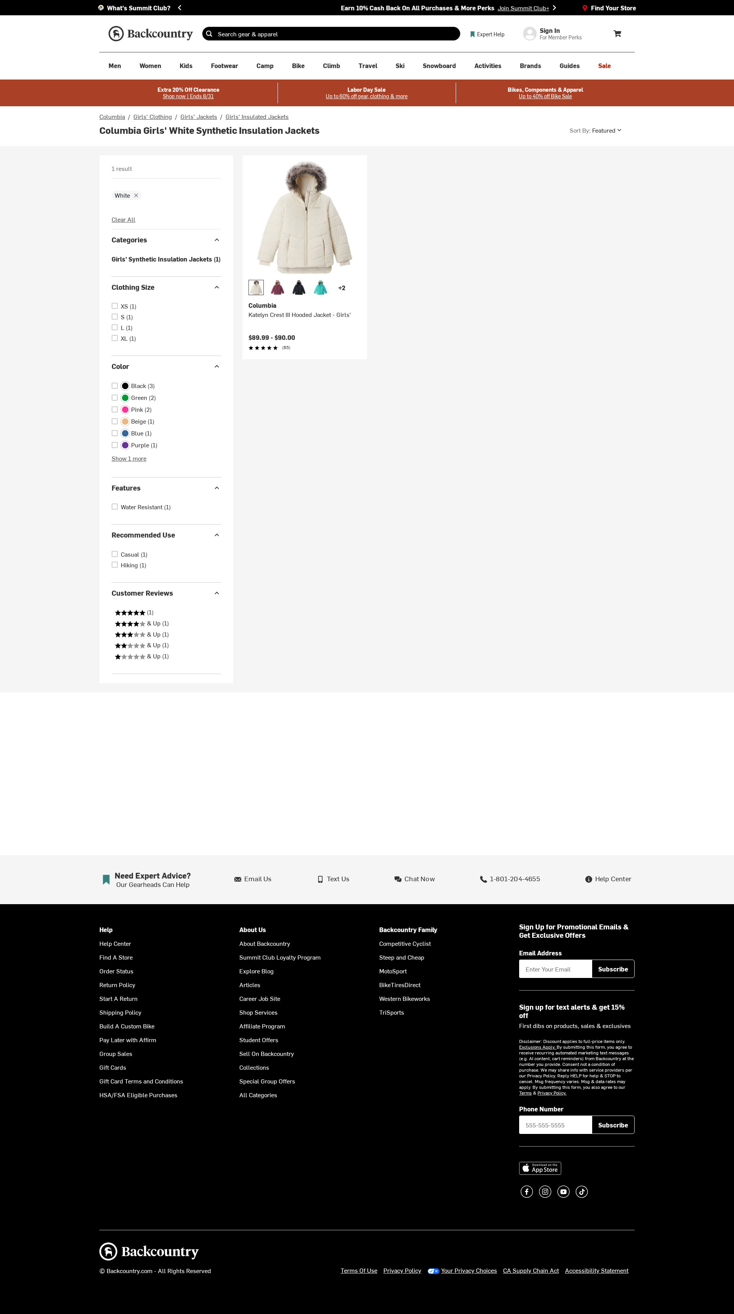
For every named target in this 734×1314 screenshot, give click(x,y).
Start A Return (118, 998)
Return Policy (117, 984)
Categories (129, 239)
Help (106, 930)
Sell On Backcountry (266, 1053)
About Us (252, 930)
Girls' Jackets (198, 116)
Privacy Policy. (552, 1093)
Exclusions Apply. (538, 1047)
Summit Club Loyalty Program (280, 957)
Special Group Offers (267, 1081)
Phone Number (541, 1109)
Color (120, 366)
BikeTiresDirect (400, 984)
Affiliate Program (262, 1026)
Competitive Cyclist (405, 943)
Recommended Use (143, 534)
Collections (254, 1067)
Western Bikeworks (404, 998)
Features (126, 487)
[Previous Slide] (179, 8)
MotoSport (393, 971)
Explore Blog (256, 971)
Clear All (123, 219)
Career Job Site (259, 998)
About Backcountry (264, 943)
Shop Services (258, 1012)
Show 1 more (129, 458)
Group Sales (115, 1053)
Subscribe (613, 969)
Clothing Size (133, 287)
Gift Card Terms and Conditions (141, 1081)
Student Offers (258, 1039)
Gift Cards (112, 1067)
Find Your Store (613, 7)
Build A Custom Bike (126, 1026)
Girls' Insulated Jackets (257, 116)
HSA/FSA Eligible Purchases (138, 1094)
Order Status (116, 971)
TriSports (391, 1012)
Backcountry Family (408, 930)
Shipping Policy (120, 1012)
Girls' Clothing (152, 116)
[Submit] (209, 34)
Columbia (112, 116)
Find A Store (116, 957)
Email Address (540, 953)
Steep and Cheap (401, 957)
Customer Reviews (142, 593)
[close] (136, 195)
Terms (525, 1093)
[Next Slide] (554, 8)
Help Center (115, 943)
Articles (249, 984)
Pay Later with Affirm (127, 1039)
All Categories (258, 1094)
